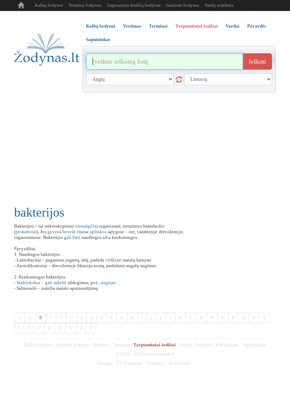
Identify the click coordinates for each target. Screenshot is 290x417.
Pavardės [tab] (256, 26)
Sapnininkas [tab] (98, 39)
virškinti (113, 260)
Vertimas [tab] (132, 26)
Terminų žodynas (84, 5)
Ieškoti (257, 61)
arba (107, 237)
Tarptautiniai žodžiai (154, 344)
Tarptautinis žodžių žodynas (133, 5)
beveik (69, 231)
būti (76, 237)
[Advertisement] (145, 145)
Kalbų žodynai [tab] (100, 26)
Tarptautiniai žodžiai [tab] (196, 26)
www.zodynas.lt (160, 354)
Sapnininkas (254, 344)
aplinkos (98, 231)
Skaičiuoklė (179, 363)
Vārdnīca (155, 363)
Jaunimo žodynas (182, 5)
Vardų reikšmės (218, 5)
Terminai (121, 344)
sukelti (59, 282)
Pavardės (203, 344)
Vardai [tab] (232, 26)
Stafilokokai (28, 282)
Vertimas (101, 344)
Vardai (185, 344)
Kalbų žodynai (49, 5)
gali (67, 237)
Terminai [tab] (158, 26)
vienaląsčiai (86, 226)
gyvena (54, 231)
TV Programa (129, 363)
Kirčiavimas (227, 344)
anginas (108, 282)
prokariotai (26, 231)
